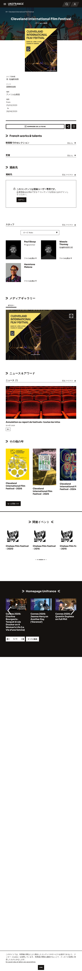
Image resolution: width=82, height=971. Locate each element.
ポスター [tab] (11, 305)
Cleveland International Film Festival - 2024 (69, 487)
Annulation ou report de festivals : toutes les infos (33, 422)
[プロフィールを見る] (75, 4)
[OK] (41, 967)
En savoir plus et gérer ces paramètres (21, 962)
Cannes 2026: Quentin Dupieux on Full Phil (64, 617)
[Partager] (68, 126)
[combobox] (40, 232)
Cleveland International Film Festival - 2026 (15, 486)
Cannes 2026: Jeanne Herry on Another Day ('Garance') (39, 618)
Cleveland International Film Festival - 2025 (42, 491)
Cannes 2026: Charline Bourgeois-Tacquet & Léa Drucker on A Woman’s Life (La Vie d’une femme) (15, 622)
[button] (71, 316)
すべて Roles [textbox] (28, 232)
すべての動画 (32, 639)
